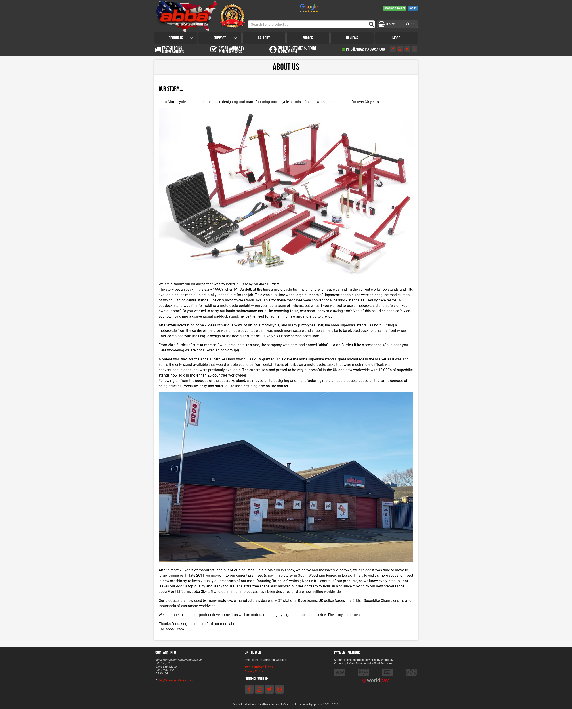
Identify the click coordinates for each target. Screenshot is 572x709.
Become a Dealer (394, 8)
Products (176, 38)
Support (220, 38)
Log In (412, 8)
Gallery (264, 38)
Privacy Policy (254, 671)
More (396, 38)
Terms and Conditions (259, 666)
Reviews (352, 38)
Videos (308, 38)
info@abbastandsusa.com (175, 680)
